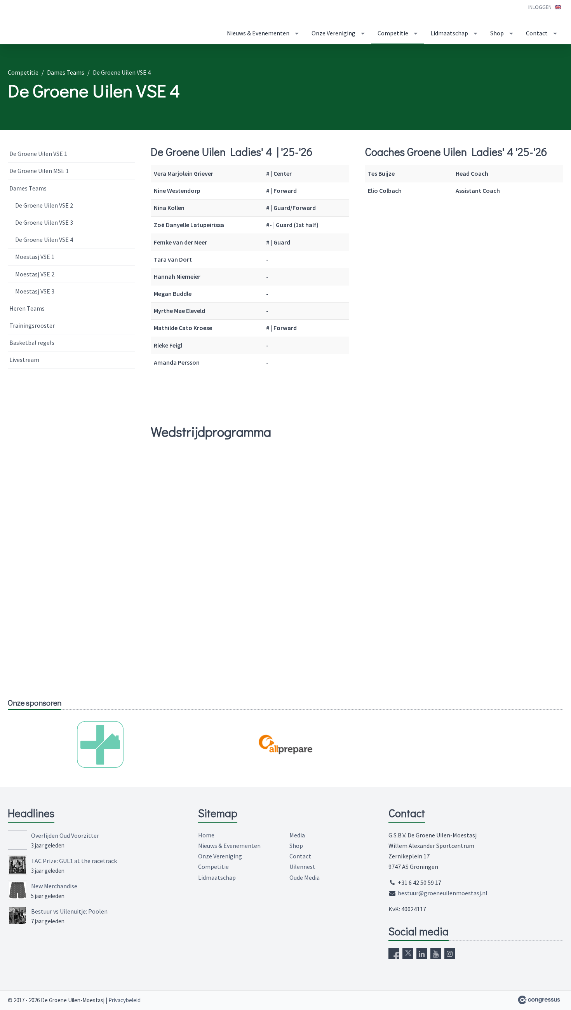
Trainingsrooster (32, 325)
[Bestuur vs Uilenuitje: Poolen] (17, 915)
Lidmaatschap (449, 33)
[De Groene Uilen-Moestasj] (70, 22)
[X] (407, 953)
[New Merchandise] (17, 890)
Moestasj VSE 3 (34, 291)
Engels (558, 7)
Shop (497, 33)
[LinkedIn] (421, 953)
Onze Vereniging (333, 33)
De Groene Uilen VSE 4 (44, 239)
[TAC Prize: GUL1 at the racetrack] (17, 865)
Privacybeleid (124, 1000)
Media (297, 835)
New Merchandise (54, 886)
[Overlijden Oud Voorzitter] (17, 839)
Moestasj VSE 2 (34, 274)
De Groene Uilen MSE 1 (39, 171)
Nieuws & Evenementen (258, 33)
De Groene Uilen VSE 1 (38, 153)
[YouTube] (435, 953)
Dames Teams (65, 72)
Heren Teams (27, 308)
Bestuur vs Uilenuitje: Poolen (69, 911)
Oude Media (304, 877)
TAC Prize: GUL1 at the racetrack (74, 861)
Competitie (393, 33)
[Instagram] (449, 953)
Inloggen (540, 6)
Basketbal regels (31, 342)
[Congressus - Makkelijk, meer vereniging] (539, 1000)
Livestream (24, 359)
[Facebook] (393, 953)
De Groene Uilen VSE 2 (44, 205)
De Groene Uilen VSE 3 (44, 222)
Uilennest (302, 866)
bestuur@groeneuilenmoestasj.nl (442, 893)
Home (206, 835)
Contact (537, 33)
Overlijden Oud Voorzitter (65, 835)
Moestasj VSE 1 (34, 256)
